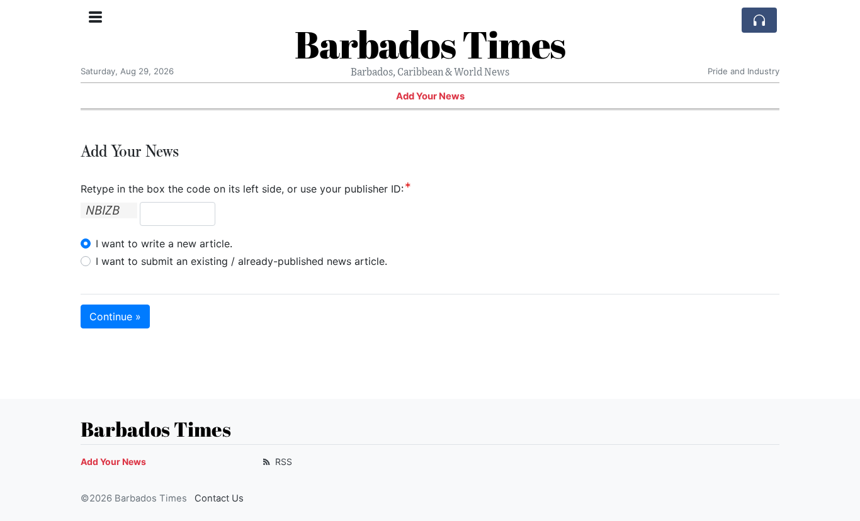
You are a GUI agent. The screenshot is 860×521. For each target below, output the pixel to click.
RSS (282, 461)
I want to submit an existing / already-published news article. (241, 261)
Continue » (115, 316)
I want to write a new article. (164, 243)
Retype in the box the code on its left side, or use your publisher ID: (242, 188)
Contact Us (219, 498)
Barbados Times (430, 44)
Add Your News (430, 96)
